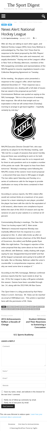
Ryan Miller (35, 309)
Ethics (9, 22)
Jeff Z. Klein (40, 307)
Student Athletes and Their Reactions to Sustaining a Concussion (36, 323)
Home (3, 22)
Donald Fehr (11, 307)
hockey (31, 307)
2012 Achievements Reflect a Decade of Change (11, 322)
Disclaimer (11, 424)
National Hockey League (10, 309)
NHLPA (27, 309)
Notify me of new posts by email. (16, 403)
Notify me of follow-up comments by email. (20, 400)
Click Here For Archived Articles (28, 424)
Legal (15, 22)
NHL (10, 25)
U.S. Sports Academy (10, 38)
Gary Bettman (22, 307)
